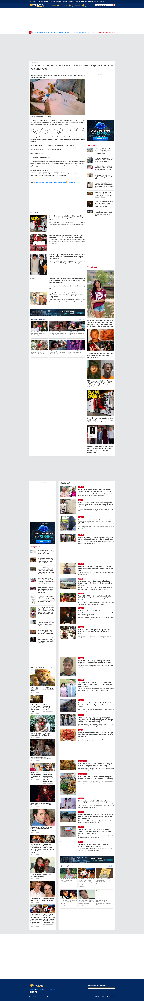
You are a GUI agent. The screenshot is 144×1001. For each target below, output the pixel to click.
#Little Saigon (49, 182)
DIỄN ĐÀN (65, 1)
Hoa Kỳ (80, 500)
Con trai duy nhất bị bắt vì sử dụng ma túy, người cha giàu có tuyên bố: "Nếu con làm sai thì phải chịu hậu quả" (67, 256)
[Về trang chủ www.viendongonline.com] (36, 5)
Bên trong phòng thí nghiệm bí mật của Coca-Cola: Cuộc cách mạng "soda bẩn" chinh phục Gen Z (94, 631)
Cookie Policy (32, 989)
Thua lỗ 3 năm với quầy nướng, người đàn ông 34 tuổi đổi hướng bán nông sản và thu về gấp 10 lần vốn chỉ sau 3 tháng (67, 280)
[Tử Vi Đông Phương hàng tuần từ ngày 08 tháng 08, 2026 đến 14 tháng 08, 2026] (33, 631)
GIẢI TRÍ (96, 1)
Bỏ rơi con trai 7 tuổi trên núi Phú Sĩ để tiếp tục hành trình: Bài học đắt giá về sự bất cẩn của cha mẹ (95, 705)
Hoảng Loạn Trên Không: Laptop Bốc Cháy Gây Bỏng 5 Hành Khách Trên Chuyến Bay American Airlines (95, 583)
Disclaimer (53, 989)
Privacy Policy (39, 989)
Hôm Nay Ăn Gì (83, 761)
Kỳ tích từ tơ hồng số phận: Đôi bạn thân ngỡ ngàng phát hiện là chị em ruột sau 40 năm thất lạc (104, 160)
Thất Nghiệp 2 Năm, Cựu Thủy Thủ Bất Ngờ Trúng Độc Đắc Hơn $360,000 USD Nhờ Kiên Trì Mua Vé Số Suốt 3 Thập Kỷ (95, 831)
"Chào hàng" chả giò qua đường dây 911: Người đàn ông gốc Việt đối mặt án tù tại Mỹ (100, 355)
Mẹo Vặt (81, 730)
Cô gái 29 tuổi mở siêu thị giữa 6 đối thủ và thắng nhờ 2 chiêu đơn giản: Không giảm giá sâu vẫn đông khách (67, 295)
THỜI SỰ (46, 1)
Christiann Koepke (40, 116)
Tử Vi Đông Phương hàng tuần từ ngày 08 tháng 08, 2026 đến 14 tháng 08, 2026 (45, 632)
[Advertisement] (72, 19)
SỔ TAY (78, 1)
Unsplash (49, 116)
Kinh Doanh (34, 62)
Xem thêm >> (103, 1)
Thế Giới (81, 487)
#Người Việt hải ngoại (39, 182)
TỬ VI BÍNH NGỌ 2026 (38, 1)
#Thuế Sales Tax (71, 182)
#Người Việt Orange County (60, 182)
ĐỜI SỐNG (58, 1)
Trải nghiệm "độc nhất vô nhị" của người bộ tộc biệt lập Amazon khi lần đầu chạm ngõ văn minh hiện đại (95, 598)
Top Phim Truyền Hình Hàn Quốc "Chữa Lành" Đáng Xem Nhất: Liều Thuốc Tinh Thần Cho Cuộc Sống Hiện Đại (95, 684)
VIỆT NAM (52, 1)
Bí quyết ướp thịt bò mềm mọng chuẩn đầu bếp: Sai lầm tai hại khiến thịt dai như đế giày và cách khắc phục (95, 734)
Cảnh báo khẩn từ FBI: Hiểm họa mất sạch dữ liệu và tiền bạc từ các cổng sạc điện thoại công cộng (59, 32)
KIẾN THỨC (84, 1)
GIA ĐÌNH (90, 1)
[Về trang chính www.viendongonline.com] (30, 1)
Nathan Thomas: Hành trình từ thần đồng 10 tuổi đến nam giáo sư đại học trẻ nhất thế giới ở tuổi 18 (95, 504)
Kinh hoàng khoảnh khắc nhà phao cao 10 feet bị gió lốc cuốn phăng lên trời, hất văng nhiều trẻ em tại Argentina (95, 816)
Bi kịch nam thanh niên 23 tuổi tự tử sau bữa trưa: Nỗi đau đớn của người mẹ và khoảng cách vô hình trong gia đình (95, 613)
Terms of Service (46, 989)
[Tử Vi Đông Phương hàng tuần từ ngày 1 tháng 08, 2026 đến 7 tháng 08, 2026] (33, 551)
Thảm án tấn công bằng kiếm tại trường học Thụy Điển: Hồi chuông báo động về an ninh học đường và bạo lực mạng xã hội (95, 720)
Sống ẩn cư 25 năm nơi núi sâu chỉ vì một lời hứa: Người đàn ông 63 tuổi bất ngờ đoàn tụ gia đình (95, 568)
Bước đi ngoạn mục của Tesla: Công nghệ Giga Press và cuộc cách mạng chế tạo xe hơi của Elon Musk (67, 218)
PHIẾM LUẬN (72, 1)
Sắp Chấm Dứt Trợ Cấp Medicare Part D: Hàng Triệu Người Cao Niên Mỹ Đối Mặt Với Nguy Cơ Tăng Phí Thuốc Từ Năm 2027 (46, 570)
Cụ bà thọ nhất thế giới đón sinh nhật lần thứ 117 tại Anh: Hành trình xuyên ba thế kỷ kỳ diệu (104, 167)
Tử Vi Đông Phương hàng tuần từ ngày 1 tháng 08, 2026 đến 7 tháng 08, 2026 (46, 552)
